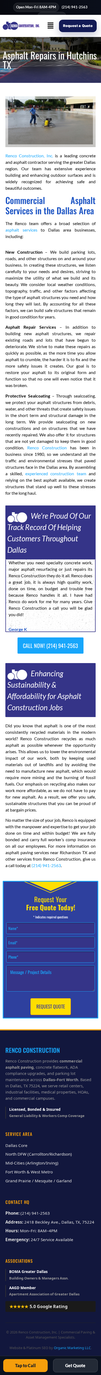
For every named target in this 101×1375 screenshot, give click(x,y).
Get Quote (75, 1365)
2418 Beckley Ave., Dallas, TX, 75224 (59, 1222)
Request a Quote (78, 25)
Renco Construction (47, 447)
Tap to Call (25, 1365)
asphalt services (21, 229)
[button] (50, 26)
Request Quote (50, 1006)
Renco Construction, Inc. (29, 155)
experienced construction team (55, 473)
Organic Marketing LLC (72, 1347)
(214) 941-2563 (75, 7)
